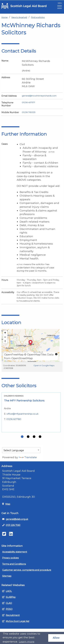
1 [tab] (22, 436)
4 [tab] (40, 436)
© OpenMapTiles (35, 354)
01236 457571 (28, 102)
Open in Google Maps (43, 365)
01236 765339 (28, 112)
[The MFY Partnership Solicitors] (31, 412)
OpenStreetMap (22, 358)
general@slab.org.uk (17, 519)
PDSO (9, 609)
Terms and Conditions (14, 564)
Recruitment (13, 615)
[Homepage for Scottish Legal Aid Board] (24, 6)
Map (7, 504)
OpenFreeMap (14, 354)
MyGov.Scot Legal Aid (17, 621)
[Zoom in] (5, 332)
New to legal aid (19, 17)
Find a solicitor (38, 17)
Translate (30, 457)
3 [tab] (34, 436)
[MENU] (59, 8)
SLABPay (11, 597)
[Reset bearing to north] (5, 341)
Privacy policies (10, 557)
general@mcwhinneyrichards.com (39, 95)
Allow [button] (56, 637)
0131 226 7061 (13, 525)
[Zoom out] (5, 337)
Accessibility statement (14, 551)
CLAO (9, 603)
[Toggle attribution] (56, 354)
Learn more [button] (26, 641)
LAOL (9, 591)
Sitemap (6, 576)
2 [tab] (28, 436)
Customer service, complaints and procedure (26, 570)
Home (4, 17)
